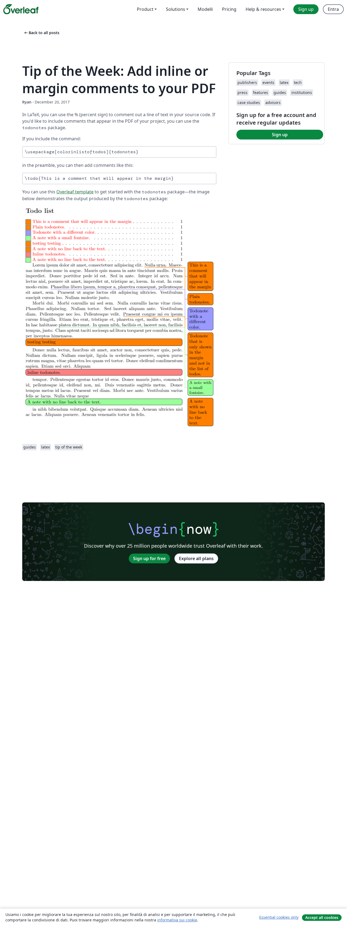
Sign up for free (149, 558)
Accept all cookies (321, 917)
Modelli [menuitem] (205, 9)
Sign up (280, 135)
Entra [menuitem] (333, 9)
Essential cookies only (278, 917)
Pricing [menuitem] (229, 9)
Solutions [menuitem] (175, 9)
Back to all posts (41, 32)
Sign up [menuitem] (306, 9)
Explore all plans (196, 558)
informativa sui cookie (177, 919)
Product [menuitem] (145, 9)
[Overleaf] (20, 9)
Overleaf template (75, 192)
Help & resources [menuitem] (263, 9)
